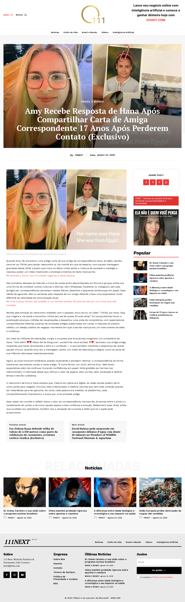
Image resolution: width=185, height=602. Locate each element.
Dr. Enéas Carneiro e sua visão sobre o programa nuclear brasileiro (161, 265)
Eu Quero (157, 570)
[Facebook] (146, 182)
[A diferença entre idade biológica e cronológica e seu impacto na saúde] (140, 290)
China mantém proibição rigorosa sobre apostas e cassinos (161, 278)
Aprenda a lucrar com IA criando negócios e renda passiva (42, 275)
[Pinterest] (159, 182)
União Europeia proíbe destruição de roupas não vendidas (162, 302)
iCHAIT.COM (155, 20)
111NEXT (79, 155)
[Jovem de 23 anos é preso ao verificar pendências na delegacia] (140, 315)
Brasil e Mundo (92, 101)
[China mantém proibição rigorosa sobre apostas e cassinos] (140, 278)
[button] (22, 15)
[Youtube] (22, 575)
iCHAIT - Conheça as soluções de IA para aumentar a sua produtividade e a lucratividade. (153, 201)
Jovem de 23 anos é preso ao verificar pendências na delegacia (163, 315)
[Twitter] (153, 182)
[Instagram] (14, 575)
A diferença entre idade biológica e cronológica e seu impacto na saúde (163, 290)
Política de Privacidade (162, 577)
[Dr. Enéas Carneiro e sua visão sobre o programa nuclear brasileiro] (140, 265)
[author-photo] (5, 517)
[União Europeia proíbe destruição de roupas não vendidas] (140, 302)
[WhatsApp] (166, 182)
